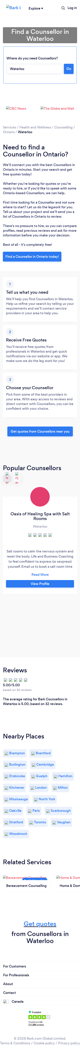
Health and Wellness (35, 127)
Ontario (9, 132)
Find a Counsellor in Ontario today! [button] (32, 256)
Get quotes (40, 923)
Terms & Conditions (15, 1043)
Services (9, 127)
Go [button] (68, 68)
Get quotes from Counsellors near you (40, 431)
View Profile (40, 583)
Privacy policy (69, 1043)
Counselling (63, 127)
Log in (72, 7)
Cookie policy (44, 1043)
